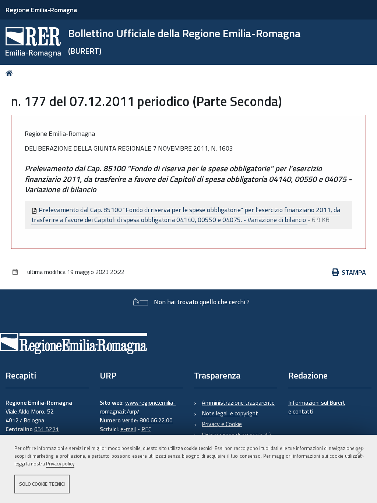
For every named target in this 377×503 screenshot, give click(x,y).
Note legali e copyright (230, 413)
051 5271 (46, 429)
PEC (146, 429)
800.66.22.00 (156, 420)
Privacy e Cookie (222, 423)
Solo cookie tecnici (42, 484)
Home (10, 73)
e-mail (128, 429)
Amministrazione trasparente (238, 402)
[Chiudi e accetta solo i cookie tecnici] (359, 452)
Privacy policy (60, 463)
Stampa (354, 272)
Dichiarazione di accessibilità (236, 434)
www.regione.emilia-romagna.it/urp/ (138, 407)
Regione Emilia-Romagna (41, 10)
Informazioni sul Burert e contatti (316, 407)
